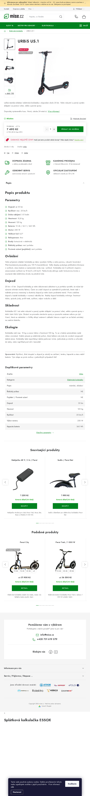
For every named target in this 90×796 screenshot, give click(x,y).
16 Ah (22, 571)
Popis (9, 183)
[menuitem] (9, 25)
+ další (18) (9, 93)
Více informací (54, 111)
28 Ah (72, 571)
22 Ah (28, 571)
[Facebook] (50, 652)
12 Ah (16, 571)
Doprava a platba (19, 9)
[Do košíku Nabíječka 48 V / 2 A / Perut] (24, 506)
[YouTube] (56, 652)
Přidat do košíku (70, 129)
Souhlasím (72, 784)
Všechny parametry (43, 432)
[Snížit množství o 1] (47, 129)
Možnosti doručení (79, 119)
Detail (24, 588)
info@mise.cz (47, 634)
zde (12, 787)
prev (5, 482)
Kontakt (6, 9)
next (84, 482)
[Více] (83, 25)
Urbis (25, 147)
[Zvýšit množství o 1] (54, 129)
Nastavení (17, 792)
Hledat (61, 17)
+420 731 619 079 (77, 17)
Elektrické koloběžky (75, 380)
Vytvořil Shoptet (46, 706)
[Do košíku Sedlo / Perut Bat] (65, 506)
